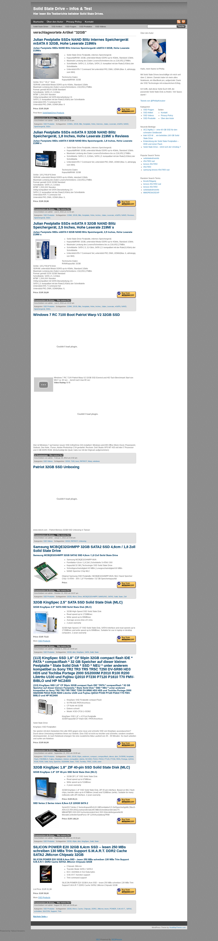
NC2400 (88, 759)
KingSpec (80, 652)
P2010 (101, 759)
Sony (51, 762)
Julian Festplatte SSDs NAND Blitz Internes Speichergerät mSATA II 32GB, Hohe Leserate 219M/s (80, 41)
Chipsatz (87, 909)
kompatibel (74, 759)
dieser (111, 756)
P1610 (95, 759)
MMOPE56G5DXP (151, 193)
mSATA (120, 124)
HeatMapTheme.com (177, 927)
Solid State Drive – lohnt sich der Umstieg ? (162, 147)
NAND (126, 124)
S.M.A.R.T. (121, 909)
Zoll (125, 597)
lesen (107, 909)
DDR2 (94, 909)
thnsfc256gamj (149, 181)
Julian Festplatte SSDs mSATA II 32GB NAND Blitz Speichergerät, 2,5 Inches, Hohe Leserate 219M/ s (74, 225)
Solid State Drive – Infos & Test (62, 8)
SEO (98, 939)
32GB (76, 124)
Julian (106, 124)
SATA (87, 652)
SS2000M (65, 762)
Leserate (112, 124)
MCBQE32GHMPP (90, 597)
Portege (124, 759)
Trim (59, 911)
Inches (98, 215)
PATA (118, 759)
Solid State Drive (40, 27)
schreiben (38, 911)
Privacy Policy (74, 21)
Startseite (38, 21)
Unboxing (82, 541)
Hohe (93, 124)
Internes (99, 124)
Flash (36, 759)
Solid (116, 597)
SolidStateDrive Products (53, 113)
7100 (73, 461)
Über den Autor (55, 21)
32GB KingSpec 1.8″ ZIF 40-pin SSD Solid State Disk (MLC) (81, 767)
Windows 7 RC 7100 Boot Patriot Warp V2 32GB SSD (76, 315)
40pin (74, 841)
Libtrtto (81, 759)
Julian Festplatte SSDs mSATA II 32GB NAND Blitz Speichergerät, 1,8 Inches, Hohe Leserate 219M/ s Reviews (81, 134)
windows (96, 461)
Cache (80, 909)
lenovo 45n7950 (150, 164)
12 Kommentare (41, 455)
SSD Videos (100, 27)
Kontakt (89, 21)
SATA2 (110, 597)
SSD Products (44, 641)
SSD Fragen (70, 27)
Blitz (80, 124)
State (121, 597)
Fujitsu (51, 759)
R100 (36, 762)
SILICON (46, 911)
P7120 (107, 759)
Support (54, 911)
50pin (79, 756)
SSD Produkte (85, 27)
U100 (94, 762)
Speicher (57, 762)
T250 (77, 762)
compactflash (103, 756)
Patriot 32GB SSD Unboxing (56, 467)
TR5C (89, 762)
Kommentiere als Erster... (44, 118)
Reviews (130, 215)
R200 (41, 762)
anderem (85, 756)
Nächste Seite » (40, 916)
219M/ (69, 215)
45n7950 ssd (149, 161)
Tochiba (83, 762)
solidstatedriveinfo (151, 158)
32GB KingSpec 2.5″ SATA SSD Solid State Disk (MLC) (78, 602)
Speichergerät (39, 126)
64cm (74, 909)
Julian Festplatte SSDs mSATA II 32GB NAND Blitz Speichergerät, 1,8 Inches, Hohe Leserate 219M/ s (82, 142)
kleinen (66, 759)
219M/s (70, 124)
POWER (113, 909)
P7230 (112, 759)
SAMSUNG (102, 597)
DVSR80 (122, 756)
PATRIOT (83, 461)
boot (77, 461)
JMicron (100, 909)
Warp (90, 461)
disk (74, 652)
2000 (69, 756)
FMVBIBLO (43, 759)
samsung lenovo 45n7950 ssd (156, 170)
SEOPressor (116, 939)
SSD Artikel (57, 27)
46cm (74, 597)
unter (99, 762)
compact (93, 756)
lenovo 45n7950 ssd (152, 184)
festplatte (86, 124)
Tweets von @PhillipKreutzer (153, 101)
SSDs (48, 126)
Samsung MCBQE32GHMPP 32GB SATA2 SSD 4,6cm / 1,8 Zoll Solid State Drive (84, 549)
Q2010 (131, 759)
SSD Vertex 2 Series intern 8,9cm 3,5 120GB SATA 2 (60, 803)
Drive (80, 597)
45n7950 (147, 167)
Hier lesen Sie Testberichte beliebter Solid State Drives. (68, 13)
